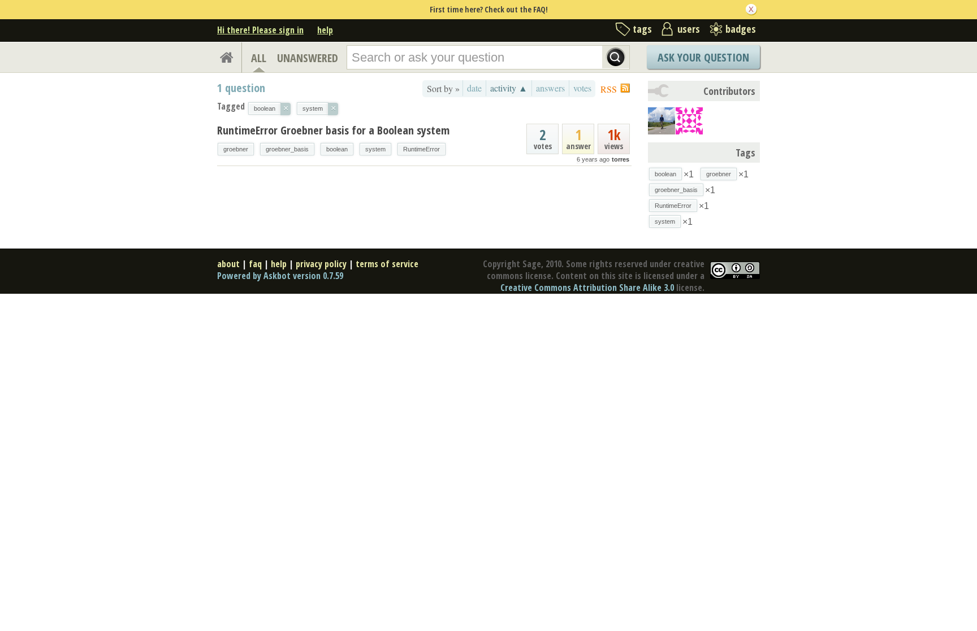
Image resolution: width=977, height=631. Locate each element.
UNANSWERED (307, 58)
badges (740, 29)
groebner (235, 149)
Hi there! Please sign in (260, 30)
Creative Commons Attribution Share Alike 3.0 (587, 287)
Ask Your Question (703, 57)
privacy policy (321, 264)
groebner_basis (287, 149)
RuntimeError (421, 149)
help (325, 30)
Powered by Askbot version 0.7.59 (280, 275)
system (375, 149)
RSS (608, 89)
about (228, 264)
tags (642, 29)
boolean (337, 149)
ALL (258, 58)
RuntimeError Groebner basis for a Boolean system (333, 130)
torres (620, 159)
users (688, 29)
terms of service (387, 264)
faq (255, 264)
